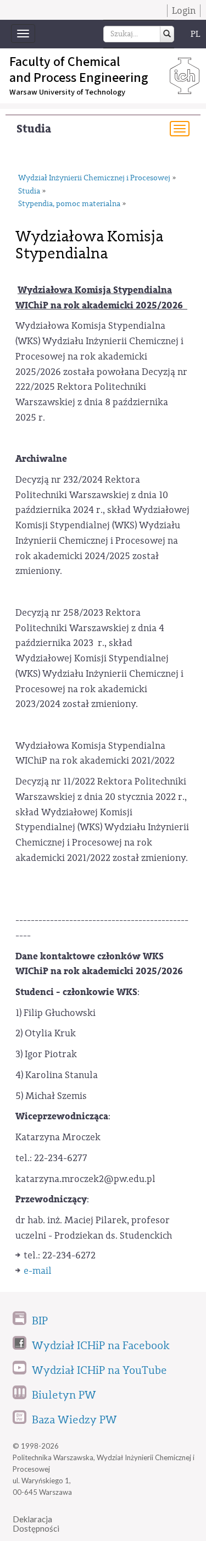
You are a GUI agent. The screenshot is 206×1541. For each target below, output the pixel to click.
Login (184, 10)
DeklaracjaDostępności (36, 1523)
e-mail (38, 1271)
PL (196, 34)
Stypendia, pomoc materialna (69, 204)
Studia (33, 129)
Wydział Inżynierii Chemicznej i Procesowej (94, 178)
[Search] (167, 34)
